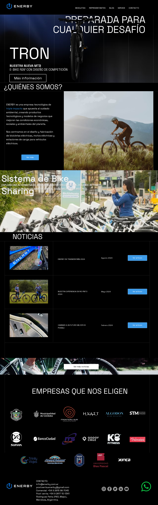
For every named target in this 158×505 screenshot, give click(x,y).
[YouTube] (126, 489)
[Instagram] (104, 489)
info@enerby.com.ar (47, 484)
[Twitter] (115, 489)
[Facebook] (109, 489)
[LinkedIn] (121, 489)
